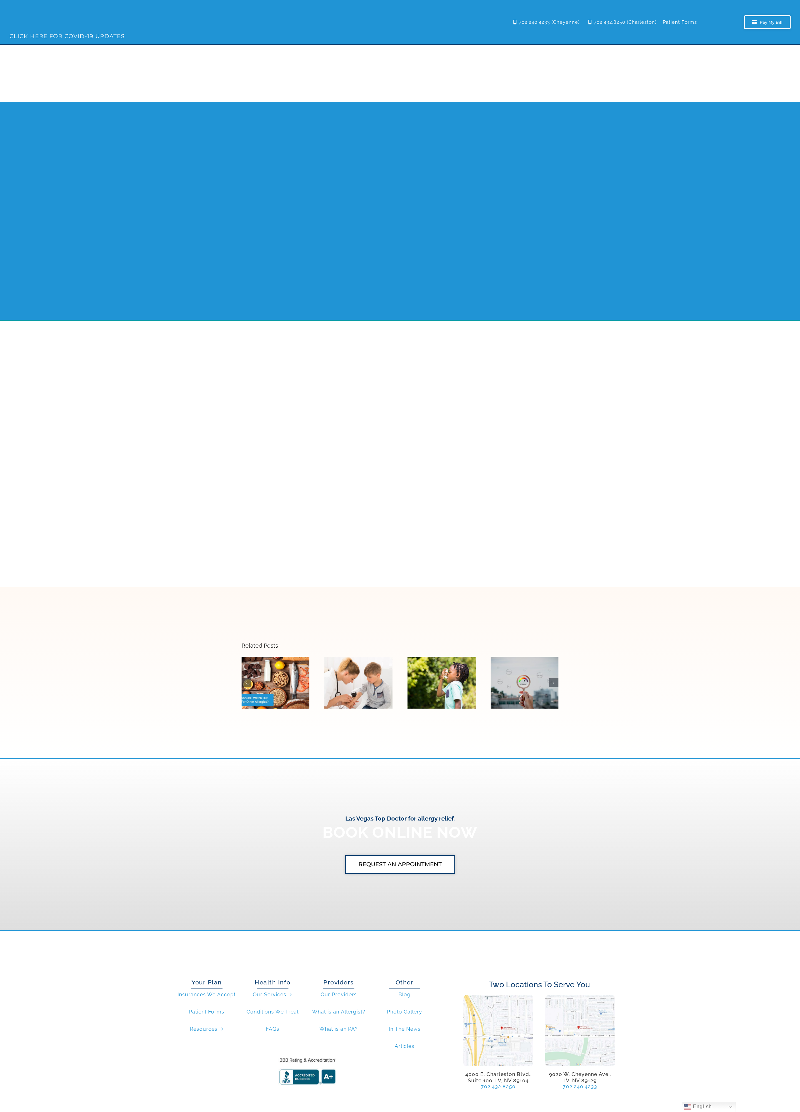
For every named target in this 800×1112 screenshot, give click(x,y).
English (701, 1106)
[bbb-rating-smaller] (307, 1058)
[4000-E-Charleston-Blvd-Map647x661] (498, 997)
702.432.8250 (498, 1086)
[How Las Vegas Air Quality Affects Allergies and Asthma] (525, 683)
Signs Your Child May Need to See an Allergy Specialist (358, 668)
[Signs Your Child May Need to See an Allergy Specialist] (358, 683)
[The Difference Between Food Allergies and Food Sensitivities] (276, 683)
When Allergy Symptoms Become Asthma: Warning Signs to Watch (441, 665)
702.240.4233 (580, 1086)
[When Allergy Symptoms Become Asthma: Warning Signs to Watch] (442, 683)
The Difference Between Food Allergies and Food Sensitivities (275, 668)
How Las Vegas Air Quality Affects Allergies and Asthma (524, 668)
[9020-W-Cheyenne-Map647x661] (580, 997)
